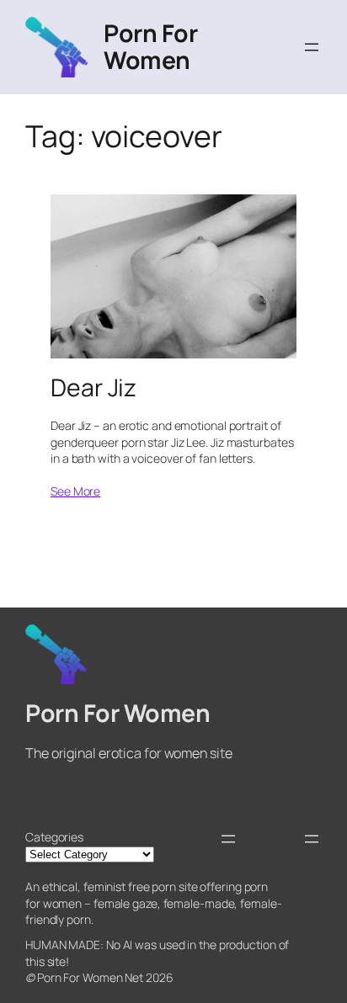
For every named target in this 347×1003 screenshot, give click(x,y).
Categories (54, 837)
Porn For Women (150, 47)
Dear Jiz (93, 387)
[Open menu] (312, 47)
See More (75, 491)
